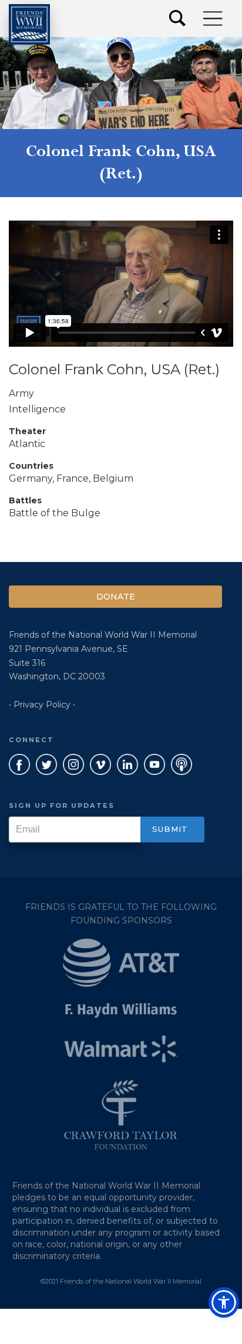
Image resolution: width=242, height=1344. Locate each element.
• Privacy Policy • (42, 704)
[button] (213, 18)
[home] (29, 24)
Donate (115, 596)
